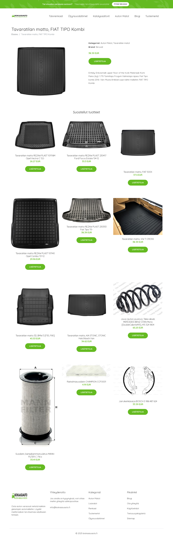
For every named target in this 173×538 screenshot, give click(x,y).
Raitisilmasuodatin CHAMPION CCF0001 (86, 381)
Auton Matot (106, 43)
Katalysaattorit (101, 16)
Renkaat (92, 508)
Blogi (137, 16)
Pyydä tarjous (120, 4)
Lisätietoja (100, 61)
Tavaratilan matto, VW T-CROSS (138, 239)
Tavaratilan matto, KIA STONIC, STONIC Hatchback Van (86, 337)
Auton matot (122, 16)
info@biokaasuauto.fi (60, 507)
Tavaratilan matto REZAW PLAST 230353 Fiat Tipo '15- (87, 228)
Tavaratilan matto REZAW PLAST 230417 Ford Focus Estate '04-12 (86, 157)
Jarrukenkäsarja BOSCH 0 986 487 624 (138, 401)
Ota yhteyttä (133, 503)
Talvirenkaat (56, 16)
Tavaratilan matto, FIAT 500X (138, 172)
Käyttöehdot (133, 508)
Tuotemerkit (152, 16)
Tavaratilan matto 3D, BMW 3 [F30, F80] (35, 335)
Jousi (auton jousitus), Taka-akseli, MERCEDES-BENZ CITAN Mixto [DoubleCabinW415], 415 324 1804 (138, 322)
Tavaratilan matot (121, 43)
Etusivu (14, 34)
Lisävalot (93, 503)
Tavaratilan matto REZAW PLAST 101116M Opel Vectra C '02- (35, 157)
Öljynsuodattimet (78, 16)
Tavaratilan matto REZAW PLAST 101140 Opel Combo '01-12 (35, 255)
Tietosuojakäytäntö (136, 513)
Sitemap (131, 518)
